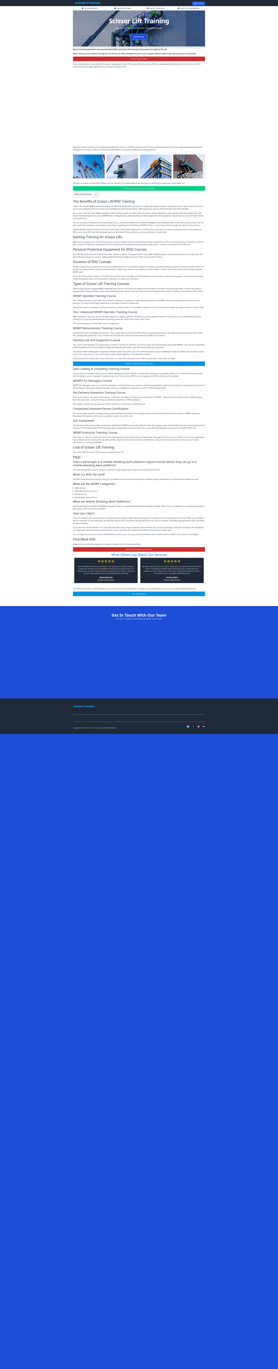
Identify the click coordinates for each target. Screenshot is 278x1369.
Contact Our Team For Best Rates (139, 364)
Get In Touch (198, 3)
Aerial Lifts (191, 588)
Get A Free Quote (139, 594)
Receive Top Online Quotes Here (139, 549)
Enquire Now (139, 601)
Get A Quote (139, 37)
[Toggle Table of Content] (95, 194)
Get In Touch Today (139, 59)
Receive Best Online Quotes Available (139, 188)
